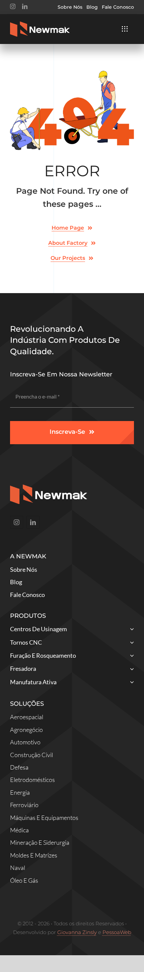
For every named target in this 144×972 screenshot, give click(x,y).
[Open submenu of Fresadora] (130, 669)
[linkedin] (24, 6)
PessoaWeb (116, 932)
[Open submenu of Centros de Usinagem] (130, 629)
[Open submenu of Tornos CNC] (130, 643)
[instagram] (12, 6)
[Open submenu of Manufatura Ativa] (130, 683)
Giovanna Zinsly (77, 932)
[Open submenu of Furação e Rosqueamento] (130, 656)
